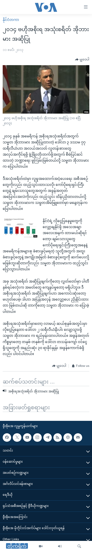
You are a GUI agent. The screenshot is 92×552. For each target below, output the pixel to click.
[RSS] (57, 437)
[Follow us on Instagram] (37, 437)
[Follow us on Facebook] (7, 437)
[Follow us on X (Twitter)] (17, 437)
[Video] (40, 546)
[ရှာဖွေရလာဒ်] (79, 546)
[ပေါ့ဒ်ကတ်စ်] (67, 437)
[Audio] (60, 546)
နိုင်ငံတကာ (11, 20)
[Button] (82, 59)
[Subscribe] (78, 437)
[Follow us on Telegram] (47, 437)
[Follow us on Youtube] (27, 437)
